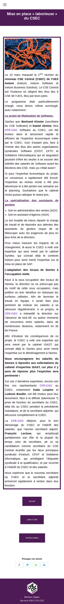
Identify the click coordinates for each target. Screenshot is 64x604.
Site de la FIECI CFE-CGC (32, 600)
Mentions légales (32, 597)
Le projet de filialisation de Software (29, 115)
